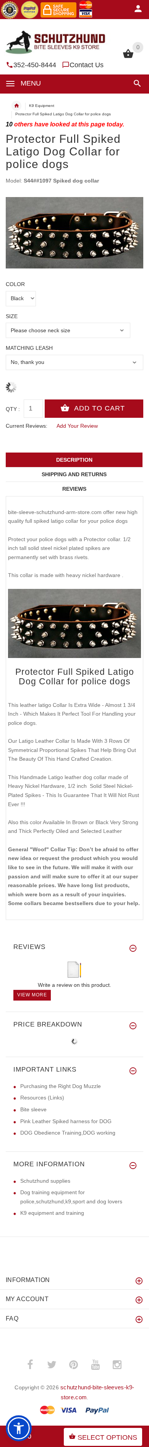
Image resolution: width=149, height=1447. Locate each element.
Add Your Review (77, 426)
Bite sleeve (33, 1109)
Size (12, 316)
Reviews (74, 489)
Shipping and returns (74, 474)
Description (74, 460)
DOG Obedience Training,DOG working (67, 1133)
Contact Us (87, 65)
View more (32, 995)
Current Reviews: (26, 426)
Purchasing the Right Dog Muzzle (60, 1086)
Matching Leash (29, 348)
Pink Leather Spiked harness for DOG (66, 1121)
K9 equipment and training (52, 1213)
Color (15, 284)
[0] (128, 57)
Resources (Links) (42, 1098)
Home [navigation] (16, 106)
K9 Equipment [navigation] (41, 105)
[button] (136, 83)
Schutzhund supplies (45, 1181)
